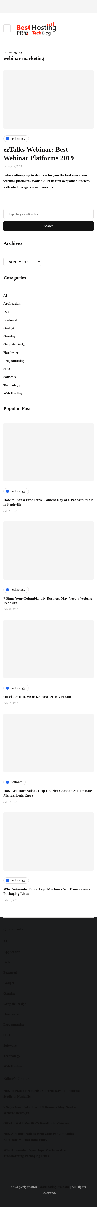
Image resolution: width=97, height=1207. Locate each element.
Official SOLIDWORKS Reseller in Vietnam (37, 697)
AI (5, 295)
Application (11, 303)
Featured (10, 320)
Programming (13, 361)
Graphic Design (14, 344)
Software (10, 377)
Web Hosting (12, 393)
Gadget (8, 328)
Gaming (9, 336)
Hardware (11, 352)
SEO (6, 369)
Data (7, 311)
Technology (11, 385)
